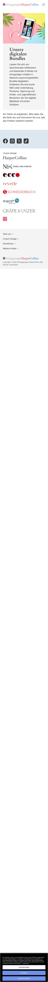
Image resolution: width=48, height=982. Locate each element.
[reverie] (10, 184)
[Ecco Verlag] (11, 176)
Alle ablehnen (24, 973)
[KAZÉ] (5, 220)
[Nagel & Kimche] (17, 167)
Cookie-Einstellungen (24, 967)
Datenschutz (26, 963)
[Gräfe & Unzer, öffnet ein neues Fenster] (19, 211)
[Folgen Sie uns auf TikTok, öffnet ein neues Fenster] (26, 141)
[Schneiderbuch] (19, 193)
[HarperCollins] (14, 159)
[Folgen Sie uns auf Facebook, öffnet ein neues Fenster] (5, 141)
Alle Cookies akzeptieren (24, 978)
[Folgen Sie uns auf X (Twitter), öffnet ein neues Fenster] (19, 141)
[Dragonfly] (11, 203)
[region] (24, 967)
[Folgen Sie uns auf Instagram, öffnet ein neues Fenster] (12, 141)
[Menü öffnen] (43, 5)
